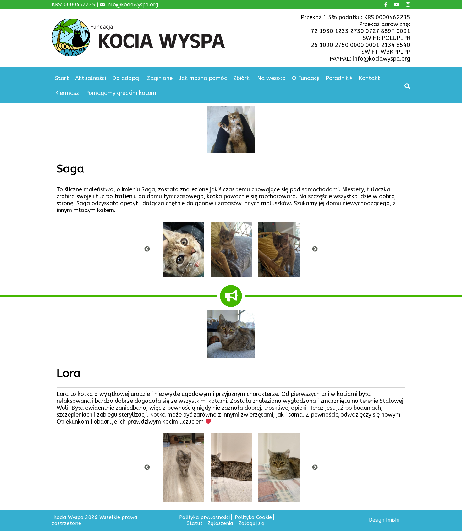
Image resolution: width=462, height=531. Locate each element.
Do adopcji (126, 78)
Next (315, 249)
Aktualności (90, 78)
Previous (147, 249)
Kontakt (369, 78)
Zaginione (160, 78)
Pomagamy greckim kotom (120, 93)
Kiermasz (67, 93)
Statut (194, 523)
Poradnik (337, 78)
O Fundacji (305, 78)
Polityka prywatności (204, 517)
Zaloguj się (251, 523)
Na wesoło (271, 78)
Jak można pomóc (203, 78)
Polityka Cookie (253, 517)
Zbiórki (242, 78)
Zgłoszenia (220, 523)
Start (62, 78)
